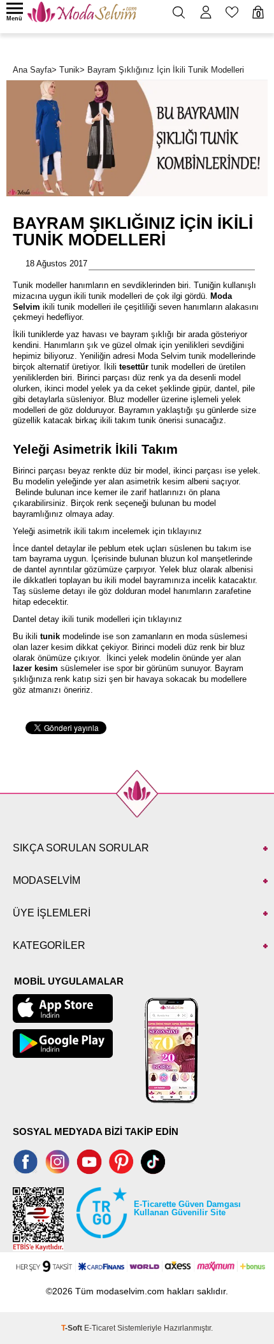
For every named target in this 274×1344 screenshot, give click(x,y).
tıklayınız (185, 531)
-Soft (72, 1328)
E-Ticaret (99, 1328)
